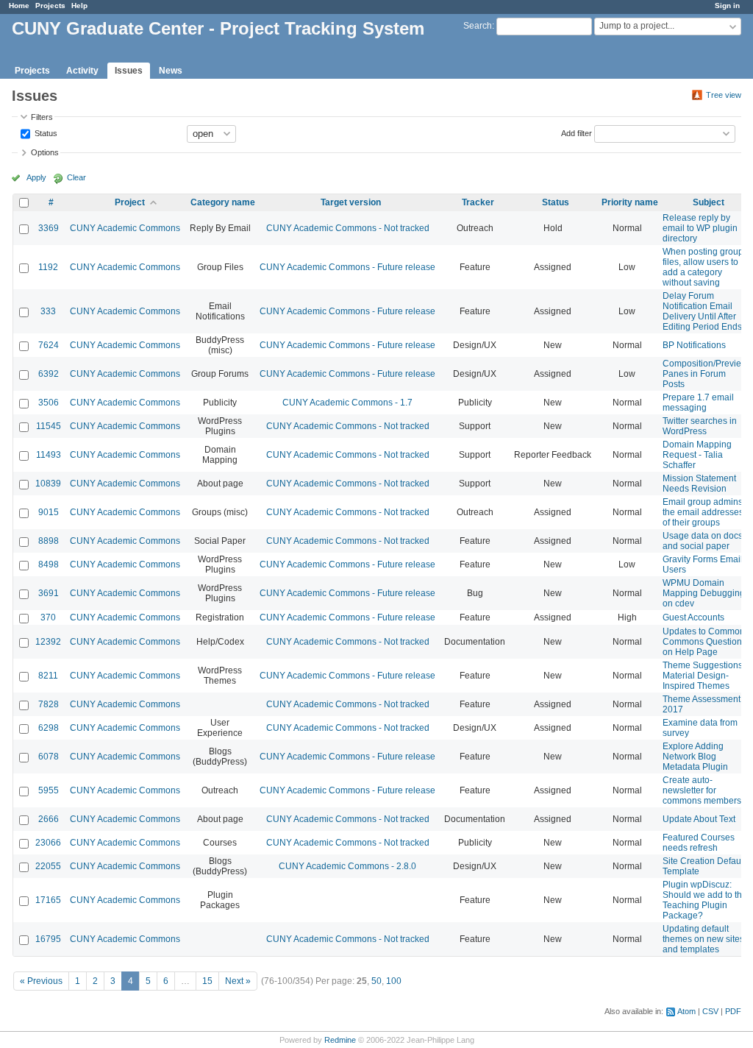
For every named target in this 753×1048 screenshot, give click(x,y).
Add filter (576, 132)
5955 (48, 790)
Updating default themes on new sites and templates (703, 939)
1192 (48, 267)
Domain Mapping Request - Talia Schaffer (697, 454)
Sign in (727, 5)
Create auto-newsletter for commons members (702, 790)
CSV (710, 1011)
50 (376, 981)
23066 (48, 843)
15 (207, 981)
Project (130, 202)
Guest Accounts (693, 617)
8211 (48, 675)
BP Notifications (694, 345)
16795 (48, 939)
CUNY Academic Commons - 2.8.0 (347, 866)
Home (19, 5)
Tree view (723, 95)
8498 (48, 564)
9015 (48, 512)
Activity (82, 71)
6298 (48, 728)
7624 (48, 345)
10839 (48, 483)
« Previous (41, 981)
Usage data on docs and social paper (703, 541)
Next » (238, 981)
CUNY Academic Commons (125, 228)
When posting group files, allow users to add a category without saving (703, 267)
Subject (708, 202)
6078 (48, 756)
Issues (129, 71)
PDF (733, 1011)
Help (79, 5)
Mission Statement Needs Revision (699, 483)
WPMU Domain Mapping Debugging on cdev (704, 593)
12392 (48, 642)
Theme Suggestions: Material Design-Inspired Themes (704, 675)
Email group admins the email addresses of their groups (703, 512)
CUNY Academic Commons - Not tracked (347, 228)
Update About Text (699, 819)
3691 (48, 593)
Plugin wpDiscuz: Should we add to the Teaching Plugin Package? (705, 900)
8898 (48, 541)
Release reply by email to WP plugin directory (700, 228)
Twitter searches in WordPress (700, 426)
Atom (686, 1011)
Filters (42, 117)
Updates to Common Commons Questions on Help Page (704, 641)
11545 (48, 426)
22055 (48, 866)
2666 (48, 819)
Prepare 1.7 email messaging (698, 402)
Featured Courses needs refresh (699, 842)
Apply (36, 177)
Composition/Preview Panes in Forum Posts (705, 373)
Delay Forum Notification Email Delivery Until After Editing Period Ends (702, 311)
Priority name (630, 202)
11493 (48, 455)
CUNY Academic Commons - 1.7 (347, 402)
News (170, 71)
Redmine (340, 1039)
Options (45, 152)
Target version (351, 202)
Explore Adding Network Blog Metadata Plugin (695, 756)
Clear (76, 177)
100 (394, 981)
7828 (48, 704)
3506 (48, 402)
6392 (48, 374)
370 (48, 617)
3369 (48, 228)
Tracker (478, 202)
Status (44, 132)
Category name (222, 202)
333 (48, 311)
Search (477, 26)
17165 (48, 900)
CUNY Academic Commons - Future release (347, 267)
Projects (50, 5)
